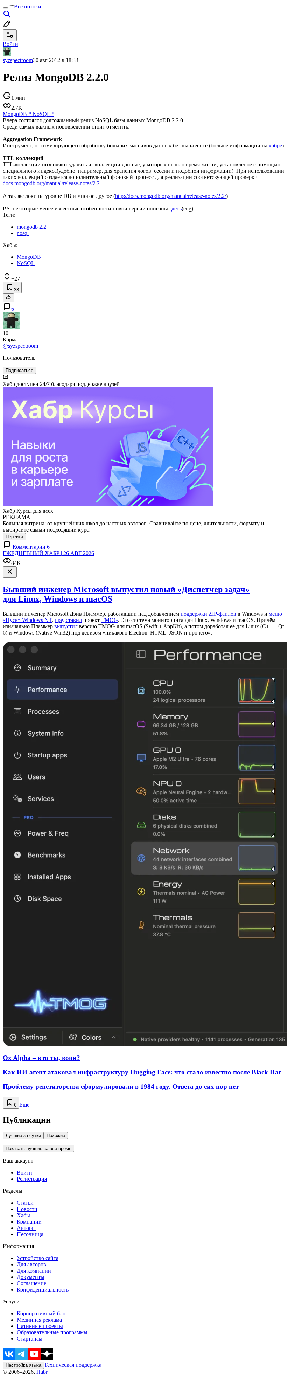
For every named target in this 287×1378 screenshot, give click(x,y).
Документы (30, 1277)
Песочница (30, 1234)
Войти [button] (10, 44)
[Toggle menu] (5, 8)
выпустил (66, 626)
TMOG (109, 620)
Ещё (24, 1105)
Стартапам (29, 1339)
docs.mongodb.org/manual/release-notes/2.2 (51, 183)
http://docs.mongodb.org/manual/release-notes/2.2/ (170, 196)
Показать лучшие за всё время (38, 1148)
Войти (24, 1173)
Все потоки (27, 6)
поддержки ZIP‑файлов (208, 614)
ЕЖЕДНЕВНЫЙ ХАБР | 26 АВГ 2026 (48, 553)
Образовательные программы (52, 1332)
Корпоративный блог (42, 1313)
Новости (27, 1209)
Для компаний (34, 1271)
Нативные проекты (40, 1326)
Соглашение (31, 1283)
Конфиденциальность (43, 1290)
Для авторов (31, 1264)
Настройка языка (23, 1365)
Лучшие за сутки (23, 1135)
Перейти (14, 536)
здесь (175, 209)
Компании (29, 1222)
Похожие (56, 1135)
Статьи (25, 1203)
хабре (275, 145)
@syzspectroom (20, 346)
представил (68, 620)
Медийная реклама (39, 1320)
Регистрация (32, 1179)
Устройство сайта (37, 1258)
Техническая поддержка (73, 1365)
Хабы (23, 1215)
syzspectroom (18, 60)
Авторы (26, 1228)
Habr (41, 1372)
